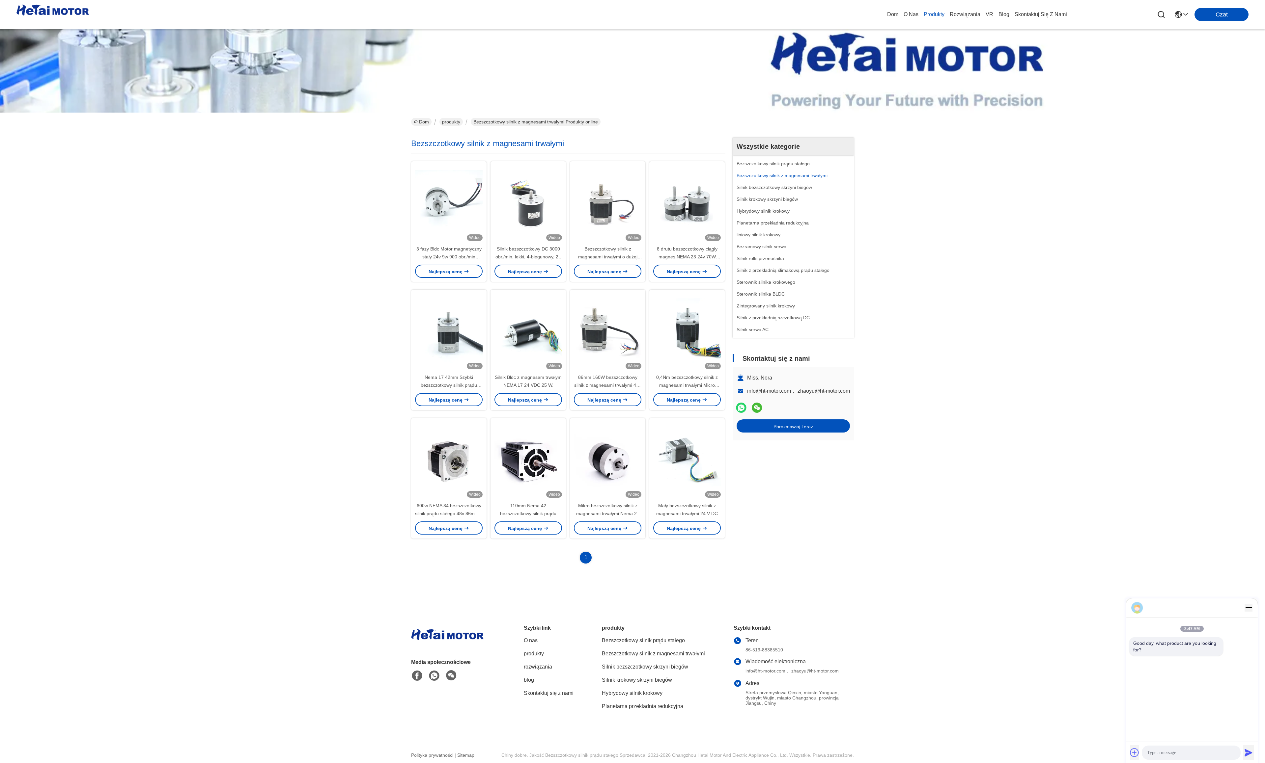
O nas (911, 14)
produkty (934, 14)
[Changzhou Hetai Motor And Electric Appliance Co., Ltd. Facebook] (417, 676)
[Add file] (1134, 752)
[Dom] (447, 642)
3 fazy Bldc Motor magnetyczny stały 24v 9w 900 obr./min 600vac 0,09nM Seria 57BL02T (449, 256)
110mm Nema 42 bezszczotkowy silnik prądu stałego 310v (528, 513)
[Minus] (1248, 608)
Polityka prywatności (432, 755)
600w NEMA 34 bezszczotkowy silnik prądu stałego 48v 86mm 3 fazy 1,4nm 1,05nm (449, 513)
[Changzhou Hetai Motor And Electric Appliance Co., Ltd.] (52, 14)
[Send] (1248, 752)
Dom (892, 14)
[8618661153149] (434, 676)
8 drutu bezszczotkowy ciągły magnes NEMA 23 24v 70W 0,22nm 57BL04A (687, 256)
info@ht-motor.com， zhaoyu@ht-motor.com (798, 391)
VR (989, 14)
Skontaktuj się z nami (1041, 14)
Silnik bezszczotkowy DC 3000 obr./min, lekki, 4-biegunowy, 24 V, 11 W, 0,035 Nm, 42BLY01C (528, 256)
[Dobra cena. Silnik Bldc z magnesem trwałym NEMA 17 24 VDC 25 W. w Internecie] (528, 331)
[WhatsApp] (741, 408)
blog (1003, 14)
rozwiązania (965, 14)
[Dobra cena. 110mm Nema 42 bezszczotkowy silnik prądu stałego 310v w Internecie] (528, 460)
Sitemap (465, 755)
